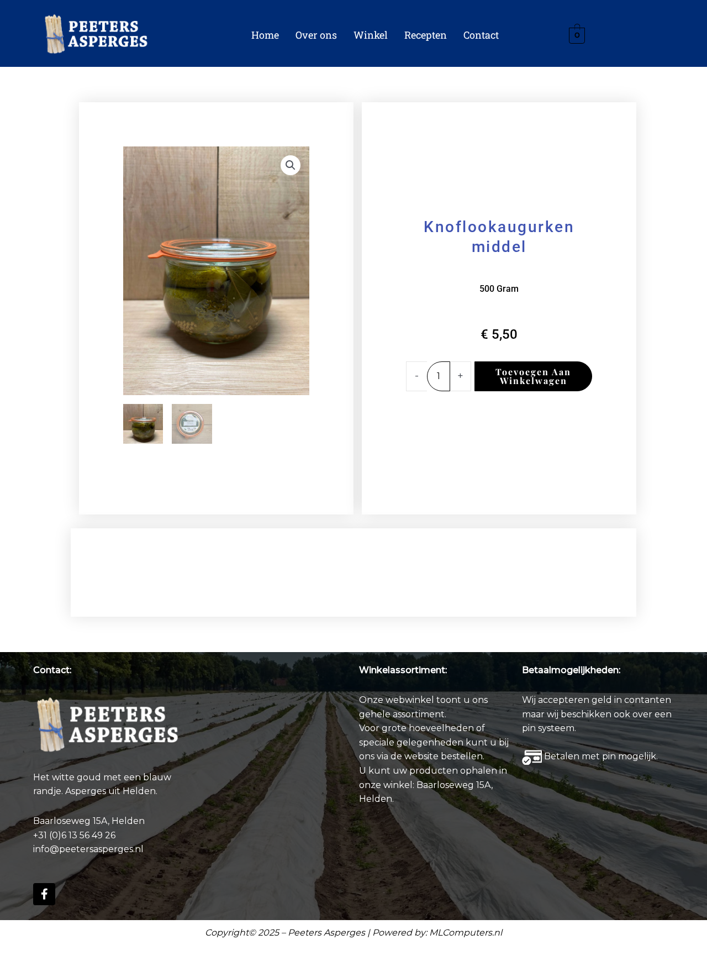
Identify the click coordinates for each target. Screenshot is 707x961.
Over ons (316, 34)
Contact (481, 34)
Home (265, 34)
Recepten (425, 34)
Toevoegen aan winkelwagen (533, 376)
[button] (290, 165)
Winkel (371, 34)
